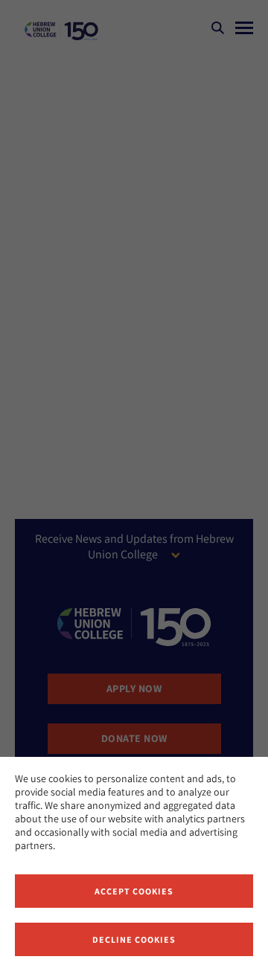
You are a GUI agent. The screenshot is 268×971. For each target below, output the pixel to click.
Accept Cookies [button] (134, 891)
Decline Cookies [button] (134, 939)
